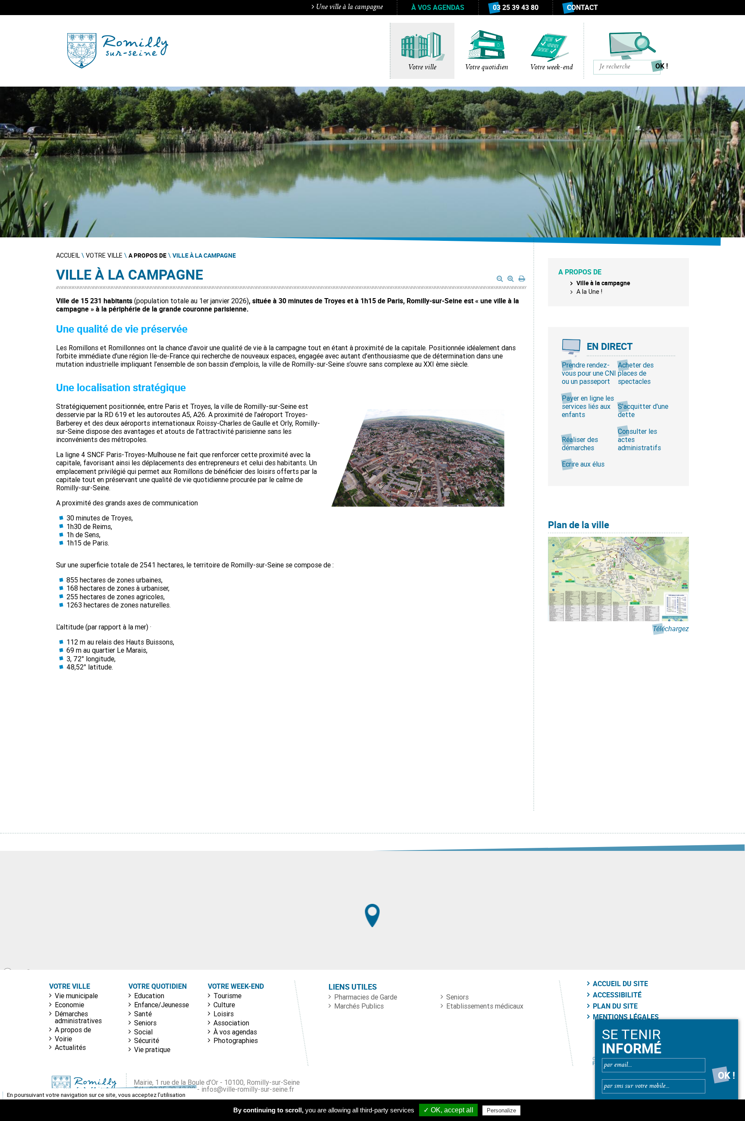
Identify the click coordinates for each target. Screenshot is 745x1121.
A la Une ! (589, 292)
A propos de (73, 1029)
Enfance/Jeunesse (161, 1004)
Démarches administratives (78, 1017)
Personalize (501, 1110)
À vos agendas (437, 7)
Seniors (145, 1022)
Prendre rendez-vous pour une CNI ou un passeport (589, 373)
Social (143, 1031)
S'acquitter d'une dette (643, 410)
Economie (69, 1004)
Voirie (63, 1038)
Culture (224, 1004)
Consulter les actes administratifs (639, 439)
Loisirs (223, 1013)
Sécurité (146, 1040)
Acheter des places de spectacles (636, 373)
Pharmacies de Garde (365, 996)
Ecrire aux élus (583, 464)
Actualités (70, 1047)
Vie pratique (152, 1049)
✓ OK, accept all (448, 1110)
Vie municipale (76, 995)
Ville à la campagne (603, 283)
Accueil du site (620, 983)
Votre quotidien (486, 67)
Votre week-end (551, 67)
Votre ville (422, 67)
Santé (143, 1013)
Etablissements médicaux (484, 1006)
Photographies (235, 1040)
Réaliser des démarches (580, 443)
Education (149, 995)
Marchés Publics (359, 1006)
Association (231, 1022)
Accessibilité (617, 994)
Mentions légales (626, 1016)
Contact (582, 7)
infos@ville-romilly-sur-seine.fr (247, 1089)
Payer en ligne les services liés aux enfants (588, 406)
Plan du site (615, 1006)
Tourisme (227, 995)
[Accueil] (117, 51)
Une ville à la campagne (348, 7)
